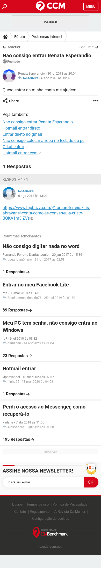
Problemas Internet (47, 37)
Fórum (19, 37)
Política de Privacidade (70, 504)
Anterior (14, 47)
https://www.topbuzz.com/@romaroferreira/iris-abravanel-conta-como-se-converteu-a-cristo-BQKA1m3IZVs (46, 213)
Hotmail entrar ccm (20, 152)
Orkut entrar (13, 146)
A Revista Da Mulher (69, 512)
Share (14, 101)
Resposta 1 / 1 (15, 179)
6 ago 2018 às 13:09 (55, 78)
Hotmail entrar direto (21, 128)
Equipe (17, 504)
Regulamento (39, 512)
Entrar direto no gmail (22, 134)
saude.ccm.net (50, 546)
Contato (20, 512)
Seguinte (86, 47)
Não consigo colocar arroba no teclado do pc (43, 140)
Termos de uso (37, 504)
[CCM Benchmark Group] (50, 533)
